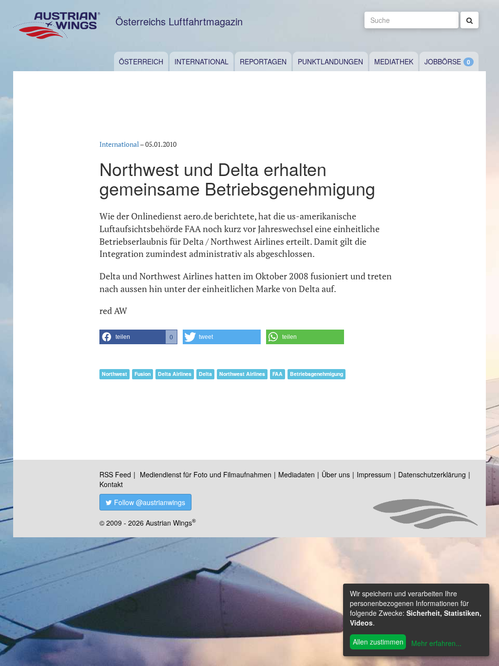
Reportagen (263, 61)
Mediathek (393, 61)
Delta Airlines (175, 373)
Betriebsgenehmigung (316, 373)
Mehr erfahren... (436, 643)
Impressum (374, 474)
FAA (277, 373)
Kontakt (111, 484)
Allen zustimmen (378, 641)
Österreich (141, 61)
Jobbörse (442, 61)
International (201, 61)
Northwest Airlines (242, 373)
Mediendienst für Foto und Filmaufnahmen (205, 474)
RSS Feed (115, 474)
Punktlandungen (330, 61)
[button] (138, 337)
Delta (205, 373)
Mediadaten (296, 474)
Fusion (142, 373)
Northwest (114, 373)
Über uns (336, 474)
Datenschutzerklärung (432, 474)
